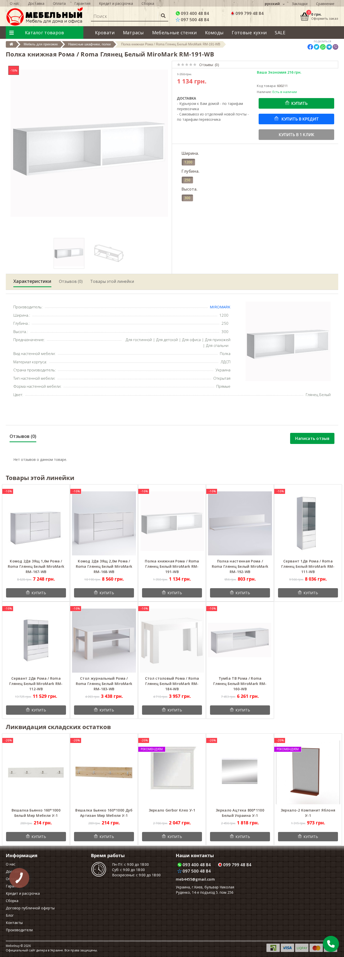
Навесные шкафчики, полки (89, 44)
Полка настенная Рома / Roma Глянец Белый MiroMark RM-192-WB (240, 566)
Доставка (36, 3)
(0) (217, 64)
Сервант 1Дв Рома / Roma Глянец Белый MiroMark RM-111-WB (308, 566)
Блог (10, 915)
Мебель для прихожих (41, 44)
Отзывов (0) (71, 281)
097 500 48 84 (194, 19)
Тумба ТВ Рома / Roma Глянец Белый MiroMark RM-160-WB (240, 683)
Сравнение (325, 3)
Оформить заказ (324, 18)
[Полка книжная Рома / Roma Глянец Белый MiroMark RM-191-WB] (172, 523)
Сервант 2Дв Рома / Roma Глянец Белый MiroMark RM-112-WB (36, 683)
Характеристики (32, 281)
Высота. (189, 189)
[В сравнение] (62, 491)
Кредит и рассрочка (116, 3)
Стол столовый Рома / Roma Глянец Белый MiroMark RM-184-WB (172, 683)
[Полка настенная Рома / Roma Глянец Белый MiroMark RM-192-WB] (240, 523)
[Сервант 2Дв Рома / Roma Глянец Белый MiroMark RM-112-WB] (36, 640)
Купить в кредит (300, 119)
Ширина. (190, 153)
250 (187, 179)
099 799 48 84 (249, 13)
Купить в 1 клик (296, 134)
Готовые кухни (249, 32)
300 (187, 197)
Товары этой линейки (112, 281)
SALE (280, 32)
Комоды (214, 32)
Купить (299, 103)
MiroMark (220, 306)
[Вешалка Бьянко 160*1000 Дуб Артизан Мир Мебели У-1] (104, 772)
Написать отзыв (312, 438)
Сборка (148, 3)
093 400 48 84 (194, 13)
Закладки (299, 3)
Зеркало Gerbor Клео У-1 (172, 810)
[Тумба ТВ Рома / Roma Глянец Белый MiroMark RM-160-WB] (240, 640)
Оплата (59, 3)
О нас (14, 3)
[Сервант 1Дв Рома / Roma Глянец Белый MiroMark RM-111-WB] (308, 523)
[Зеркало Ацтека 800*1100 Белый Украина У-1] (240, 772)
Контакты (14, 922)
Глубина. (190, 171)
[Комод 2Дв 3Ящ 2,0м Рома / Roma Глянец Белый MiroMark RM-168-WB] (104, 523)
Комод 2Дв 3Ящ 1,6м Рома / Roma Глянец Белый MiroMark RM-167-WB (36, 566)
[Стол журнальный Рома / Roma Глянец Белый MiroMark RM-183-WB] (104, 640)
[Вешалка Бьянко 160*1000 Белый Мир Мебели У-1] (36, 772)
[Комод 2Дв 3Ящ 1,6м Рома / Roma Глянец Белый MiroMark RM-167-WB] (36, 523)
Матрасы (133, 32)
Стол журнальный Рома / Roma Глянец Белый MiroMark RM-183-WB (104, 683)
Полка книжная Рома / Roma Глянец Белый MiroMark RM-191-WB (172, 566)
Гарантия (82, 3)
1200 (188, 162)
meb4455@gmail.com (195, 879)
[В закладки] (55, 491)
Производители (19, 930)
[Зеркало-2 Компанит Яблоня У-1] (308, 772)
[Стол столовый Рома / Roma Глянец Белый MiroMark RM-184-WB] (172, 640)
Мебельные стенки (174, 32)
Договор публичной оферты (30, 908)
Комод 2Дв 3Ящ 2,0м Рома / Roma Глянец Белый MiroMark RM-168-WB (104, 566)
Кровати (105, 32)
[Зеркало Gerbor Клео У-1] (172, 772)
